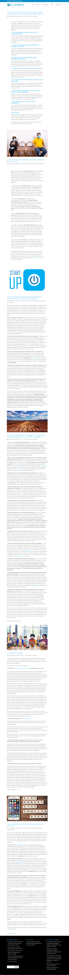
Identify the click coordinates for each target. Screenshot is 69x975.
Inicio (33, 4)
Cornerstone (25, 515)
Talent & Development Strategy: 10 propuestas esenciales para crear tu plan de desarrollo (26, 436)
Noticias (39, 828)
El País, (28, 344)
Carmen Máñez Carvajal (14, 16)
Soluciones (45, 4)
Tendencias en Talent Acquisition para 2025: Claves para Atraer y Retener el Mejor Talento (25, 13)
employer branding (37, 257)
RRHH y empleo (10, 302)
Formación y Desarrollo (32, 16)
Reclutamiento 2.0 (40, 163)
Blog (52, 4)
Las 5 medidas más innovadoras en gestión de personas (25, 825)
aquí (21, 333)
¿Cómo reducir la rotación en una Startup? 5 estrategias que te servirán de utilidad (24, 298)
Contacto (57, 4)
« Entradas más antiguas (12, 933)
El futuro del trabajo (15, 653)
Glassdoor (23, 707)
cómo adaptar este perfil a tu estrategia (20, 556)
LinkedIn (18, 789)
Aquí (45, 482)
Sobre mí (38, 4)
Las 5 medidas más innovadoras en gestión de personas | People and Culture (54, 957)
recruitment (39, 221)
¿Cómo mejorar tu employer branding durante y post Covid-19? (26, 160)
